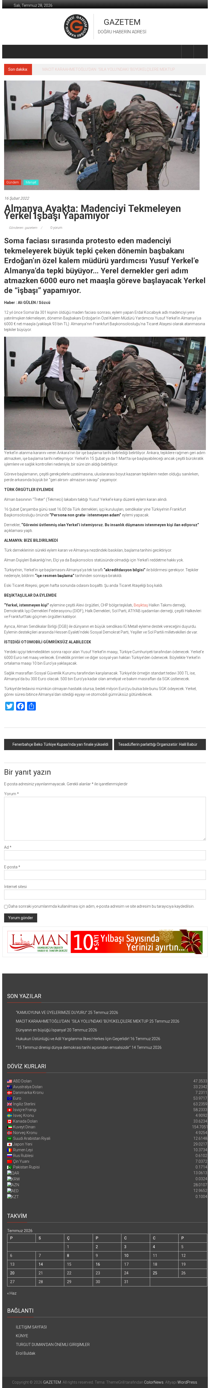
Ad (7, 847)
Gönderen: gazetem (23, 228)
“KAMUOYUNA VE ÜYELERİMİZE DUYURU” (51, 1012)
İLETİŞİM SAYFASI (31, 1327)
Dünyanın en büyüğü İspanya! (67, 69)
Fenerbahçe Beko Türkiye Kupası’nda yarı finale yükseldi (60, 744)
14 (41, 1264)
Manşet (31, 182)
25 (155, 1273)
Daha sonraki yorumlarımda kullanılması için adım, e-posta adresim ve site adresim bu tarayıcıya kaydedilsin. (101, 906)
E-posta (12, 867)
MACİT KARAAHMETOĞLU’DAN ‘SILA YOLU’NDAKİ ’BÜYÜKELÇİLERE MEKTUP (82, 1021)
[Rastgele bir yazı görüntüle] (200, 51)
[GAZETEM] (10, 51)
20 (12, 1273)
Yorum (11, 794)
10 (126, 1255)
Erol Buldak (25, 1353)
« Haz (11, 1293)
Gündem (12, 182)
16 (98, 1264)
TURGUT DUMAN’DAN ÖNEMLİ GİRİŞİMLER (53, 1344)
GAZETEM (122, 22)
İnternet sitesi (15, 886)
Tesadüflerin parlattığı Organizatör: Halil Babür (157, 744)
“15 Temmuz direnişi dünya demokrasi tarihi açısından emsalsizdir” (73, 1047)
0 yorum (55, 228)
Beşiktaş (141, 605)
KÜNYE (22, 1336)
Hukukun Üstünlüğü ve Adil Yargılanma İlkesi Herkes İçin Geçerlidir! (72, 1039)
